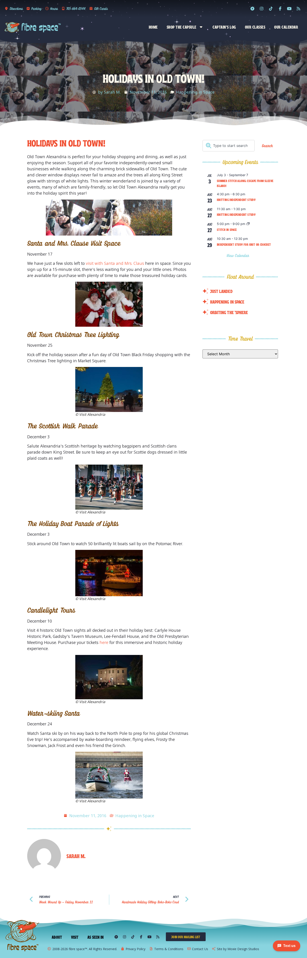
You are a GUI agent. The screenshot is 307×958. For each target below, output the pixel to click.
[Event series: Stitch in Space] (248, 224)
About (57, 936)
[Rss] (298, 8)
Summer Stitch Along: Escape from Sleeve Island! (245, 183)
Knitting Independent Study (236, 199)
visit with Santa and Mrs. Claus (115, 263)
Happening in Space (195, 92)
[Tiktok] (271, 8)
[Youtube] (289, 8)
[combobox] (228, 145)
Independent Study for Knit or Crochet (244, 244)
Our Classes (255, 26)
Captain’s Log (224, 26)
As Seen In (95, 936)
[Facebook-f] (280, 8)
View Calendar (239, 255)
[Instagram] (262, 8)
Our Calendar (286, 26)
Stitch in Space (227, 229)
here (104, 642)
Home (153, 26)
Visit (75, 936)
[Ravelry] (252, 8)
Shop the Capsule (181, 26)
